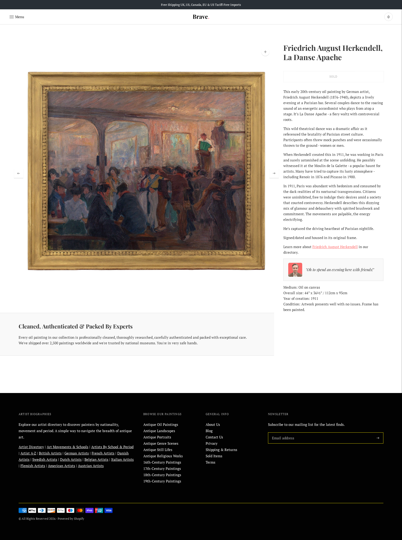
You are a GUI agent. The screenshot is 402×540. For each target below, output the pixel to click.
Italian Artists (122, 459)
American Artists (61, 465)
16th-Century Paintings (162, 462)
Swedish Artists (44, 459)
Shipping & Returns (221, 449)
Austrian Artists (91, 465)
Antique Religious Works (163, 456)
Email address (282, 432)
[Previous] (18, 173)
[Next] (274, 173)
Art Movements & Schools (67, 446)
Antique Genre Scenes (160, 443)
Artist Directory (31, 446)
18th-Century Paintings (162, 474)
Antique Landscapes (159, 430)
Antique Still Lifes (157, 449)
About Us (213, 424)
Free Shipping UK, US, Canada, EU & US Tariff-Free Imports (201, 5)
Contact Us (214, 437)
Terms (210, 462)
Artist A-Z (28, 453)
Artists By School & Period (112, 446)
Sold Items (214, 456)
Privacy (212, 443)
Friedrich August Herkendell (335, 246)
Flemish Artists (32, 465)
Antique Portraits (157, 437)
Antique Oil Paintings (160, 424)
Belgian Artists (96, 459)
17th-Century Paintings (162, 468)
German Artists (76, 453)
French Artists (103, 453)
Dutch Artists (71, 459)
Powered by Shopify (71, 518)
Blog (209, 430)
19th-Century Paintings (162, 481)
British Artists (50, 453)
